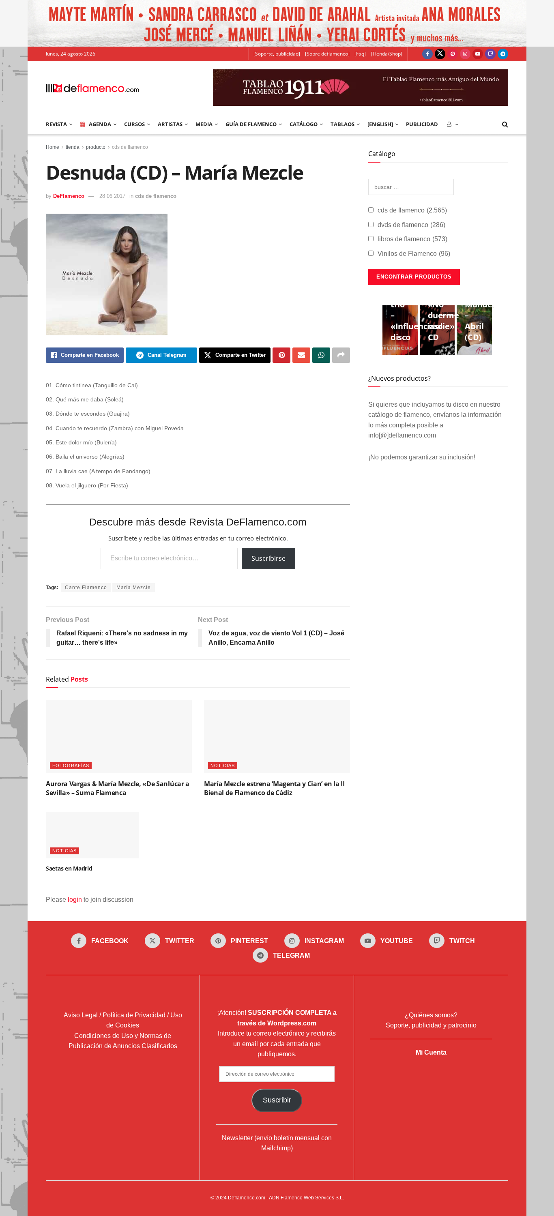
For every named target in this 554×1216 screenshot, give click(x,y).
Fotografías (70, 765)
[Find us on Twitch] (490, 54)
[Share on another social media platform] (341, 355)
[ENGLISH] (380, 124)
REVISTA (56, 124)
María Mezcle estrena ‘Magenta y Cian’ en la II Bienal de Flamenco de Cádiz (274, 788)
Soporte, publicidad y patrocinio (431, 1025)
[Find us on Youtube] (477, 54)
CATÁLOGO (304, 124)
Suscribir (277, 1100)
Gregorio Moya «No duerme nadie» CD (444, 310)
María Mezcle (133, 587)
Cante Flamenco (86, 587)
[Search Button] (505, 124)
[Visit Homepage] (92, 87)
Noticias (222, 765)
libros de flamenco (412, 239)
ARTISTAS (170, 124)
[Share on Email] (301, 355)
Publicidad (422, 124)
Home (52, 147)
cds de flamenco (130, 147)
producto (95, 147)
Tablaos (342, 124)
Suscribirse (268, 558)
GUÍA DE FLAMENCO (251, 124)
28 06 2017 (112, 196)
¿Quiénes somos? (431, 1015)
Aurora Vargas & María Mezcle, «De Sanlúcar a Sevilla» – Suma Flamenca (117, 788)
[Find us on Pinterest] (452, 54)
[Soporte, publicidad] (276, 53)
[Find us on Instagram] (465, 54)
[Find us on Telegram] (503, 54)
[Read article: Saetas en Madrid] (92, 835)
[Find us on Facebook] (427, 54)
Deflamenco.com (246, 1198)
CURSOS (134, 124)
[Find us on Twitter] (440, 54)
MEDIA (204, 124)
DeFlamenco (68, 196)
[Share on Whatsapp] (321, 355)
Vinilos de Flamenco (414, 253)
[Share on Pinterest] (281, 355)
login (75, 899)
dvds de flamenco (411, 224)
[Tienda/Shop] (386, 53)
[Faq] (360, 53)
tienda (72, 147)
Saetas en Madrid (69, 868)
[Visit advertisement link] (277, 23)
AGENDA (100, 124)
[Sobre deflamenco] (327, 53)
